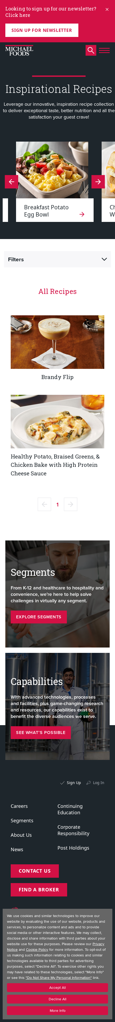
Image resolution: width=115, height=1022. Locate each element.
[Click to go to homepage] (19, 50)
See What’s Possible (41, 732)
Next (11, 181)
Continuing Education (70, 809)
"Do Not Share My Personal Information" (59, 977)
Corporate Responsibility (73, 830)
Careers (19, 806)
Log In (98, 782)
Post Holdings (73, 848)
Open (104, 259)
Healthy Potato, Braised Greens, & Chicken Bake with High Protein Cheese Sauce (55, 465)
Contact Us (35, 871)
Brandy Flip (57, 377)
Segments (22, 820)
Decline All (57, 999)
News (17, 849)
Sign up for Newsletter (41, 30)
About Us (21, 835)
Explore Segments (39, 617)
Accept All (57, 987)
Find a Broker (39, 889)
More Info (58, 1010)
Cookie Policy (37, 949)
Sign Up (74, 782)
